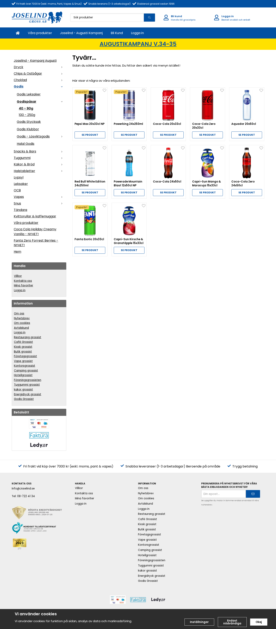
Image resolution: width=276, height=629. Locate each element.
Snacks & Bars (25, 151)
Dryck (18, 67)
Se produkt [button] (90, 135)
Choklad (20, 80)
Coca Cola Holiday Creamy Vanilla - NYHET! (35, 231)
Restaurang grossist (27, 337)
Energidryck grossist (27, 394)
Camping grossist (26, 370)
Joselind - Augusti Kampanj (81, 33)
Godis (18, 86)
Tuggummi (22, 157)
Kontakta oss (23, 281)
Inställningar (199, 622)
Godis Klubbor (28, 129)
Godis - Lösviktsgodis (33, 136)
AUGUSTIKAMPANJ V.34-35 (138, 44)
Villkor (18, 276)
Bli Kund (117, 33)
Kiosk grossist (23, 347)
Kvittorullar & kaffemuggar (35, 216)
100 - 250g (27, 115)
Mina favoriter (23, 285)
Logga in (137, 33)
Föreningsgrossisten (27, 380)
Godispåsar (26, 101)
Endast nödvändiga (232, 622)
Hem (17, 251)
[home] (18, 33)
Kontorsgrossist (24, 366)
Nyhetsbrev (22, 318)
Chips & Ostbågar (28, 73)
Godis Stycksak (29, 121)
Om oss (19, 313)
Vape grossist (23, 361)
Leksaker (21, 184)
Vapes (19, 196)
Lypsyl (18, 177)
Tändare (20, 210)
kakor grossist (23, 389)
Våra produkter (40, 33)
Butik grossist (23, 352)
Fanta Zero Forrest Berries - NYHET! (36, 242)
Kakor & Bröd (24, 164)
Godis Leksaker (29, 94)
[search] (149, 18)
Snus (17, 203)
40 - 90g (26, 108)
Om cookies (22, 323)
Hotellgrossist (23, 375)
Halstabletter (24, 171)
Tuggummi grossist (27, 385)
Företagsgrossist (25, 356)
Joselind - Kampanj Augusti (35, 60)
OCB (17, 190)
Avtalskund (21, 328)
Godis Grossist (24, 399)
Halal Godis (25, 143)
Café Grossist (23, 342)
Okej (259, 622)
